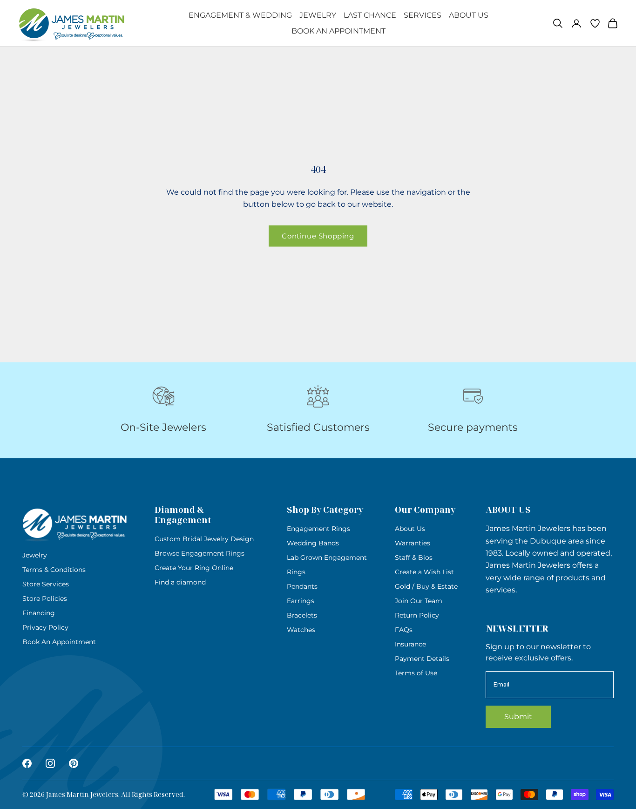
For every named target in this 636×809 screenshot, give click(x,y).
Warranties (412, 543)
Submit (518, 716)
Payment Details (422, 658)
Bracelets (302, 615)
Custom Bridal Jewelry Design (204, 539)
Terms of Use (416, 673)
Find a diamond (180, 582)
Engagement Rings (318, 528)
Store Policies (44, 598)
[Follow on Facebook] (27, 763)
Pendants (302, 586)
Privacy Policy (45, 627)
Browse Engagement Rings (199, 553)
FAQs (404, 629)
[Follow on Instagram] (50, 763)
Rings (296, 572)
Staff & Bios (414, 557)
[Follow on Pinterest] (73, 763)
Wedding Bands (313, 543)
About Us (468, 15)
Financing (38, 613)
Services (422, 15)
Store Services (45, 584)
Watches (301, 629)
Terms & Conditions (54, 569)
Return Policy (417, 615)
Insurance (410, 644)
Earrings (300, 601)
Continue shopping (318, 235)
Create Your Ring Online (194, 568)
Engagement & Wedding (240, 15)
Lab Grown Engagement (327, 557)
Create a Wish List (424, 572)
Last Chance (370, 15)
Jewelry (317, 15)
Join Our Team (418, 601)
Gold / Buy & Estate (426, 586)
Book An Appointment (338, 31)
